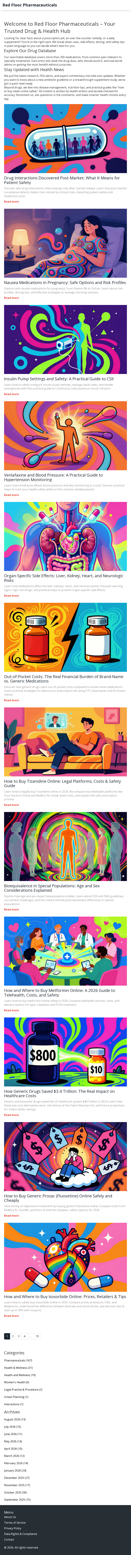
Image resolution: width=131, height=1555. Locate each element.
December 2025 (17, 1478)
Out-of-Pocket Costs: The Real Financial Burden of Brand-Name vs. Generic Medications (63, 678)
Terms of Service (15, 1523)
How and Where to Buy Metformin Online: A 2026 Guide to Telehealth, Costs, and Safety (59, 992)
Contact (9, 1539)
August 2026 (15, 1419)
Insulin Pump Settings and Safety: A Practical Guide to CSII (59, 379)
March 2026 (14, 1456)
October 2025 (15, 1492)
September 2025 (17, 1500)
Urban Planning (16, 1397)
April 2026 (13, 1449)
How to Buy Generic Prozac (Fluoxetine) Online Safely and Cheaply (58, 1198)
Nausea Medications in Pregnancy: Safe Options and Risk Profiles (65, 282)
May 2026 (13, 1441)
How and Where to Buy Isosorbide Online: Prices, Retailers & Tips (65, 1296)
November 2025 (17, 1485)
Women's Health (16, 1382)
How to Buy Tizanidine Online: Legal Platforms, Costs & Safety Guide (62, 783)
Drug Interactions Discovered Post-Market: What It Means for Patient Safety (62, 180)
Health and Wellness (20, 1375)
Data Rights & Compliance (20, 1534)
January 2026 (15, 1470)
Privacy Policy (12, 1528)
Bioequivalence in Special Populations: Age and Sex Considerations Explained (52, 888)
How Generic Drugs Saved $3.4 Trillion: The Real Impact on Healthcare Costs (59, 1093)
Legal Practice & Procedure (23, 1389)
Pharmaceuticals (18, 1360)
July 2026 (12, 1427)
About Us (10, 1517)
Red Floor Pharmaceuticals (30, 5)
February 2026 (16, 1463)
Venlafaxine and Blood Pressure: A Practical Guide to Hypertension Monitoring (53, 477)
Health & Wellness (18, 1368)
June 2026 (13, 1434)
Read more (11, 201)
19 (37, 1336)
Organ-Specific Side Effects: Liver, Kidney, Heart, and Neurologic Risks (63, 578)
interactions (13, 1404)
